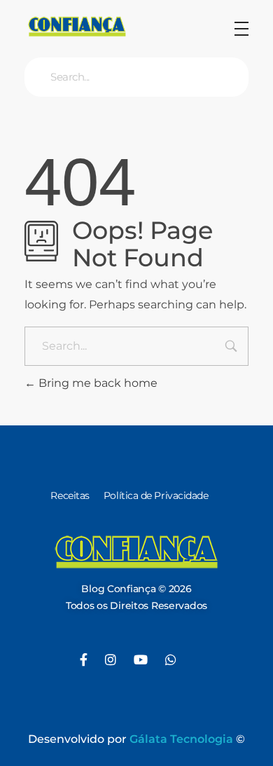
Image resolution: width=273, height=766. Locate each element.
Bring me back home (97, 383)
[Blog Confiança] (77, 26)
